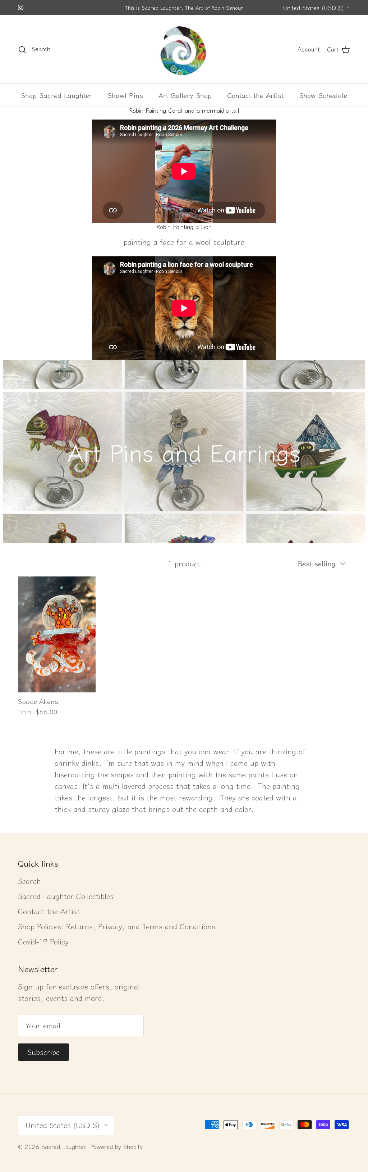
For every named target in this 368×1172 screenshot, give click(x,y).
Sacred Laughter (63, 1146)
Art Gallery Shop (185, 95)
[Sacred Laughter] (184, 49)
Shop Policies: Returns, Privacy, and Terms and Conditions (116, 926)
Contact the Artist (255, 95)
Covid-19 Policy (43, 941)
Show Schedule (323, 95)
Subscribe (43, 1052)
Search (29, 881)
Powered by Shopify (116, 1146)
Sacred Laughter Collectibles (66, 896)
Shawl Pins (125, 95)
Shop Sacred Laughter (56, 95)
